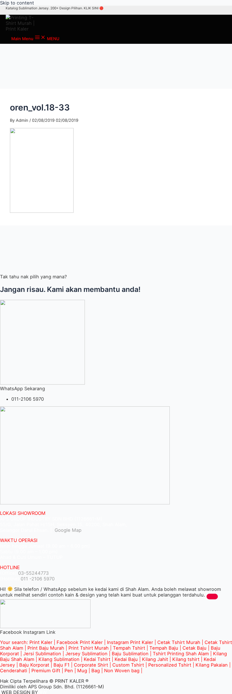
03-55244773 (33, 573)
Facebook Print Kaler (80, 642)
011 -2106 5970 (38, 579)
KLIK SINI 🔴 (94, 8)
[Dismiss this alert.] (212, 596)
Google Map (67, 530)
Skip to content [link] (17, 3)
